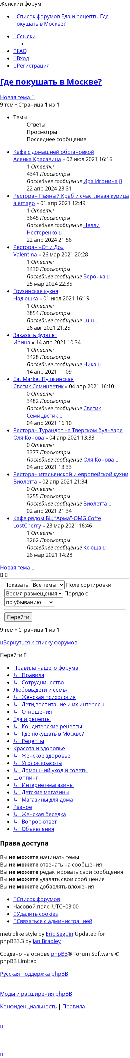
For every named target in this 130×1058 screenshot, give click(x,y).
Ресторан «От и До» (38, 247)
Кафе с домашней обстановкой (53, 152)
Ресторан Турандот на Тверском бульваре (68, 430)
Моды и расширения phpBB (36, 993)
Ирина (21, 342)
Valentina (25, 254)
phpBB (59, 953)
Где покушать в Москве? (51, 81)
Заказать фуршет (35, 335)
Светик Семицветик (38, 386)
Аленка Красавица (37, 159)
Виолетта (25, 481)
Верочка (94, 276)
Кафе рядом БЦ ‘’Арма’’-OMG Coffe (57, 518)
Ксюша (92, 547)
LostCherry (27, 525)
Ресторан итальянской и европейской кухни (70, 474)
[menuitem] (20, 51)
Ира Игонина (100, 181)
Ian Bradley (47, 941)
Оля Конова (28, 437)
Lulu (88, 320)
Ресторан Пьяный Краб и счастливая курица (71, 195)
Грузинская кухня (35, 291)
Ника (89, 364)
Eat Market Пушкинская (43, 379)
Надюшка (25, 298)
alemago (24, 203)
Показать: (17, 584)
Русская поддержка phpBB (34, 973)
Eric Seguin (59, 933)
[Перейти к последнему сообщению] (120, 181)
